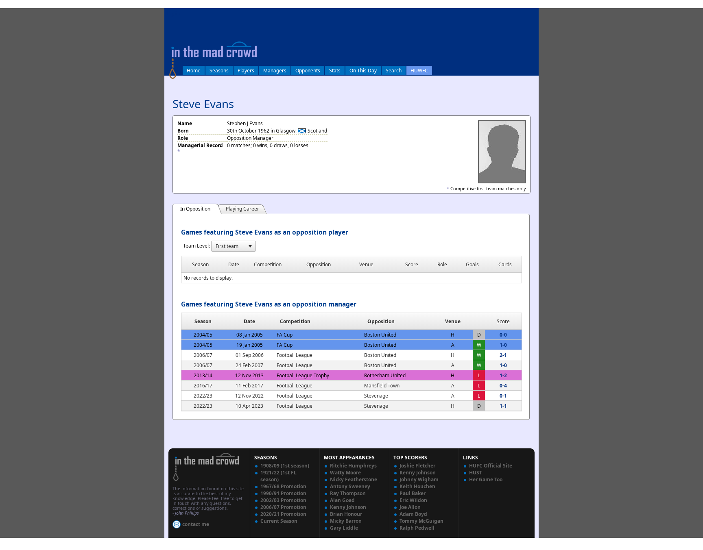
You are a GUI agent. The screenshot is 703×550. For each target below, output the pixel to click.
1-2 (503, 375)
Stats (335, 70)
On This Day (363, 70)
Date (249, 321)
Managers (274, 70)
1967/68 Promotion (283, 486)
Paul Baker (413, 493)
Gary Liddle (344, 527)
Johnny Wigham (419, 479)
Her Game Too (485, 479)
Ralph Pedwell (417, 527)
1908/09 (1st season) (284, 465)
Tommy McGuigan (421, 520)
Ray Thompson (348, 493)
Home (194, 70)
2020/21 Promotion (283, 514)
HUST (475, 472)
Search (394, 70)
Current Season (278, 520)
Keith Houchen (417, 486)
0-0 (503, 334)
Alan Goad (342, 500)
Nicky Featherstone (353, 479)
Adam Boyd (413, 514)
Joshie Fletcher (417, 465)
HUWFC (419, 70)
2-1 (503, 355)
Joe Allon (410, 507)
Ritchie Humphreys (353, 465)
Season (203, 321)
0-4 (503, 385)
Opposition (381, 321)
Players (246, 70)
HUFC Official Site (490, 465)
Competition (295, 321)
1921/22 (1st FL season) (278, 476)
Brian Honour (346, 514)
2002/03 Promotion (283, 500)
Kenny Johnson (348, 507)
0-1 (503, 395)
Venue (453, 321)
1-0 (503, 344)
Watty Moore (345, 472)
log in (173, 13)
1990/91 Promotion (283, 493)
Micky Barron (346, 520)
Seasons (219, 70)
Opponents (307, 70)
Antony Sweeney (350, 486)
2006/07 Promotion (283, 507)
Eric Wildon (413, 500)
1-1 (503, 405)
